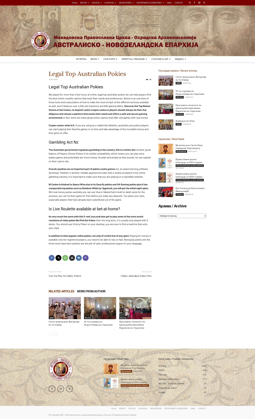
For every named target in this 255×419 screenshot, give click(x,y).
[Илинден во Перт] (165, 124)
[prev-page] (50, 334)
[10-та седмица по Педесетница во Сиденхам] (100, 308)
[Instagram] (199, 2)
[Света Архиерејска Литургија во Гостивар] (65, 308)
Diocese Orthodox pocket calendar (189, 166)
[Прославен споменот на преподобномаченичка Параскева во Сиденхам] (135, 308)
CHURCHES (109, 2)
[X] (204, 2)
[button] (190, 2)
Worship (88, 318)
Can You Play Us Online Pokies (65, 276)
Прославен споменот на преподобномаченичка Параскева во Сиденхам (132, 324)
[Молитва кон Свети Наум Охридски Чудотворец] (165, 149)
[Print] (72, 258)
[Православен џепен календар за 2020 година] (165, 177)
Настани (179, 194)
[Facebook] (194, 2)
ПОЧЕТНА (81, 59)
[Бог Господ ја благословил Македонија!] (165, 192)
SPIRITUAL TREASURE (133, 59)
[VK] (79, 258)
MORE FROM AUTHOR (91, 291)
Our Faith (109, 59)
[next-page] (55, 334)
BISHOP (83, 2)
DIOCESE (96, 2)
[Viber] (86, 258)
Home (74, 2)
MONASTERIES (125, 2)
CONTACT (179, 2)
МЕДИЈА (179, 59)
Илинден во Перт (185, 121)
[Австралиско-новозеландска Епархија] (127, 30)
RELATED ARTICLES (61, 291)
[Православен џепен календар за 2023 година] (165, 163)
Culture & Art (159, 59)
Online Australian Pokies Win (136, 276)
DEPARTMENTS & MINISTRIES (149, 2)
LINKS (169, 2)
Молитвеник (181, 151)
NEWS (94, 59)
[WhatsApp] (65, 258)
